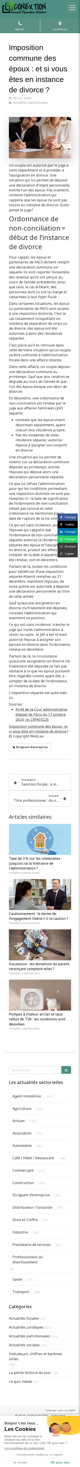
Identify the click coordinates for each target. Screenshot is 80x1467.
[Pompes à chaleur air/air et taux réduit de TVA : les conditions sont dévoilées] (40, 995)
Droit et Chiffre (25, 1219)
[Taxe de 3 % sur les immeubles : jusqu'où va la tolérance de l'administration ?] (40, 839)
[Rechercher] (66, 1070)
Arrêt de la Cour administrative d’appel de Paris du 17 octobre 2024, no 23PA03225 (41, 714)
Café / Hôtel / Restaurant (33, 1158)
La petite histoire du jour (30, 1372)
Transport (20, 1291)
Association (22, 1133)
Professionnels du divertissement (27, 1260)
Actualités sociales (24, 1344)
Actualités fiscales (24, 1318)
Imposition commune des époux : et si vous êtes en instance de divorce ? (38, 729)
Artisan (18, 1120)
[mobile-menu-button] (72, 7)
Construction (23, 1182)
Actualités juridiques (26, 1327)
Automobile (22, 1145)
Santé (17, 1279)
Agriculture (21, 1108)
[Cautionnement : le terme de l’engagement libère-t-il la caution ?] (40, 894)
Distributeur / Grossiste (32, 1207)
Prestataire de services (31, 1244)
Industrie (20, 1232)
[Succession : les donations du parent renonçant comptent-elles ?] (40, 944)
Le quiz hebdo (20, 1381)
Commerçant (23, 1170)
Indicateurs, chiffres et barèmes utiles (35, 1356)
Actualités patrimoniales (29, 1336)
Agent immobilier (27, 1096)
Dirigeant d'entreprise (31, 1195)
